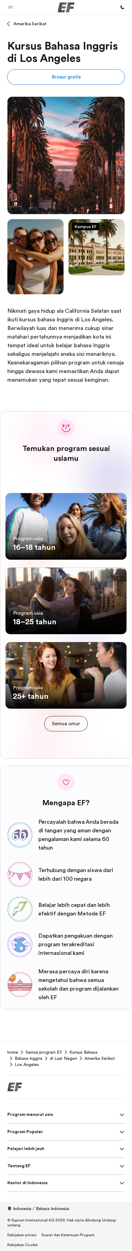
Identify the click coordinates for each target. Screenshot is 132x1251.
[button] (10, 7)
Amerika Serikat (30, 23)
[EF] (66, 7)
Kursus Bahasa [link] (83, 1052)
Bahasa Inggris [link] (28, 1058)
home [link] (12, 1052)
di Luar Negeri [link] (63, 1058)
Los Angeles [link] (27, 1064)
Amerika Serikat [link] (99, 1058)
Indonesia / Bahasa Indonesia (41, 1208)
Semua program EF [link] (43, 1052)
